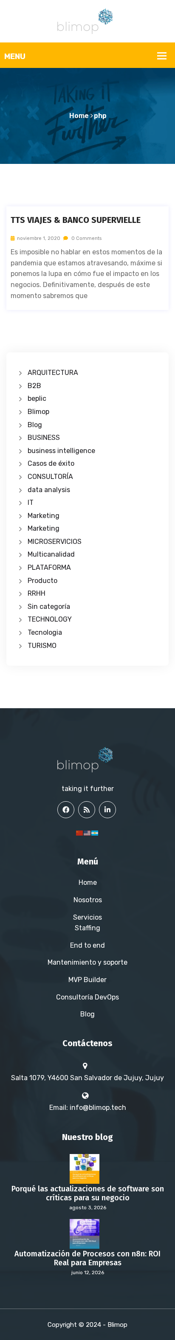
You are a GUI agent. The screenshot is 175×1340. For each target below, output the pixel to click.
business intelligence (61, 451)
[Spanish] (95, 832)
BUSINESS (44, 438)
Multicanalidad (51, 554)
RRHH (36, 593)
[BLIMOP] (87, 21)
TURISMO (42, 646)
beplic (37, 398)
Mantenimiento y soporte (87, 962)
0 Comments (86, 238)
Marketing (43, 516)
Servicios (87, 917)
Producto (42, 581)
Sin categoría (49, 606)
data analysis (49, 490)
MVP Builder (87, 980)
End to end (87, 945)
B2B (34, 386)
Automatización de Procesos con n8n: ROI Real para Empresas (87, 1259)
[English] (87, 832)
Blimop (38, 412)
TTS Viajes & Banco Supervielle (76, 220)
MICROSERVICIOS (55, 542)
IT (31, 502)
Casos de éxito (51, 463)
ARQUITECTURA (53, 373)
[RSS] (86, 809)
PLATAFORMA (49, 567)
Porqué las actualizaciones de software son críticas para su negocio (87, 1194)
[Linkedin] (107, 809)
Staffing (87, 928)
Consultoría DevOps (87, 997)
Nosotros (87, 900)
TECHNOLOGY (50, 619)
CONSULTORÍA (50, 477)
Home (79, 116)
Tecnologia (45, 632)
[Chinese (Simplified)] (80, 832)
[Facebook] (65, 809)
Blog (35, 425)
